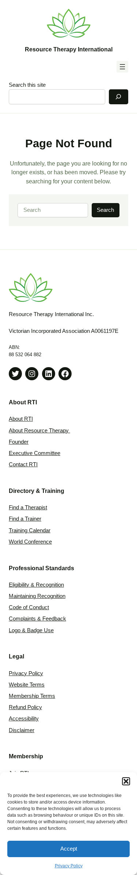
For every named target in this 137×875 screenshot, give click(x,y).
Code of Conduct (29, 607)
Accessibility (24, 719)
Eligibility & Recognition (36, 585)
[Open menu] (122, 67)
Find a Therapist (28, 507)
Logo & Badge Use (31, 630)
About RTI (21, 419)
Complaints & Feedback (37, 619)
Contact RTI (23, 464)
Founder (18, 442)
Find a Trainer (25, 519)
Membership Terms (32, 696)
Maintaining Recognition (37, 596)
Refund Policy (25, 707)
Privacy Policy (69, 865)
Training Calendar (29, 530)
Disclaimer (21, 730)
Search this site (27, 85)
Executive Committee (34, 453)
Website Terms (27, 685)
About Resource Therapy (39, 430)
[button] (126, 781)
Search (105, 210)
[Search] (118, 96)
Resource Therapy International (69, 49)
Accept (68, 848)
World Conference (30, 542)
